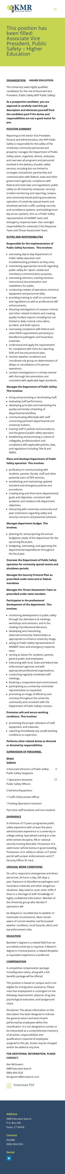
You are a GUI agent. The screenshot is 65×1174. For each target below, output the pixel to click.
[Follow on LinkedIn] (8, 1158)
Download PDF (24, 1085)
